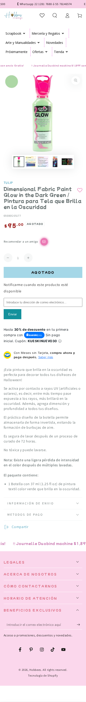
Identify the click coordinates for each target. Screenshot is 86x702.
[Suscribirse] (79, 624)
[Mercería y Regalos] (63, 33)
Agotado (43, 272)
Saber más (45, 357)
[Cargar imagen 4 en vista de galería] (55, 161)
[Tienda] (67, 51)
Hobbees (35, 670)
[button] (54, 15)
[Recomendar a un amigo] (44, 242)
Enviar (12, 314)
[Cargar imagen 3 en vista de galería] (43, 161)
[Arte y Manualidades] (39, 42)
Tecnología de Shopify (43, 675)
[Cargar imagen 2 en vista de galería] (31, 161)
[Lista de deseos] (42, 15)
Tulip (8, 182)
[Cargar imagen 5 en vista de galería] (67, 161)
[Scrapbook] (24, 33)
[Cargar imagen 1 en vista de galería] (19, 161)
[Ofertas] (46, 51)
